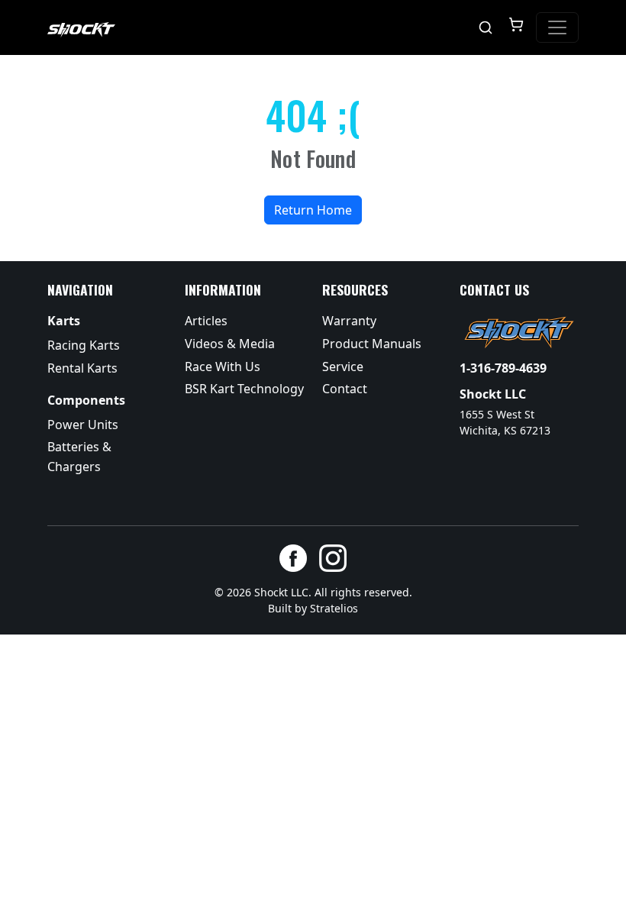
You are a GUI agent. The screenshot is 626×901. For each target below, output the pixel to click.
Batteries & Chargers (79, 456)
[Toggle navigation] (557, 27)
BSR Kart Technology (244, 388)
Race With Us (222, 366)
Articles (206, 320)
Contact (344, 388)
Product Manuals (371, 343)
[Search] (485, 27)
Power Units (82, 424)
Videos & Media (230, 343)
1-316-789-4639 (503, 368)
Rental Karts (82, 368)
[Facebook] (293, 558)
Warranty (349, 320)
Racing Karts (83, 345)
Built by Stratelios (313, 608)
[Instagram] (333, 558)
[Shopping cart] (516, 27)
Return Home (313, 210)
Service (342, 366)
